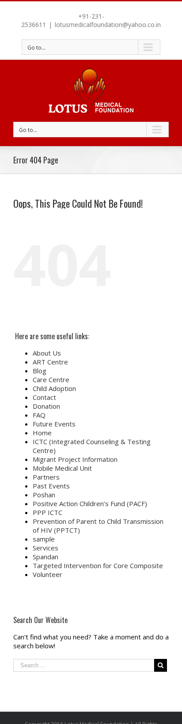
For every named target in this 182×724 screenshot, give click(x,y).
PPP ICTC (47, 512)
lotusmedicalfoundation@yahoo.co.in (108, 24)
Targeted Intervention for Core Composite (98, 565)
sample (44, 538)
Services (45, 547)
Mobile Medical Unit (62, 468)
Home (42, 432)
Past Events (51, 485)
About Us (47, 352)
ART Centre (50, 361)
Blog (39, 370)
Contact (44, 397)
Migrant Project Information (75, 459)
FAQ (39, 414)
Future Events (54, 423)
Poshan (44, 494)
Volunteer (47, 574)
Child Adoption (54, 388)
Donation (46, 406)
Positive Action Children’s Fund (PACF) (90, 503)
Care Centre (51, 379)
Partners (46, 476)
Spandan (45, 556)
